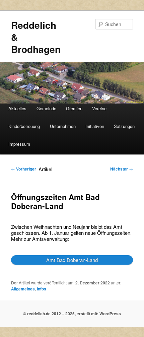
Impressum (19, 144)
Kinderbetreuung (24, 126)
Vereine (99, 108)
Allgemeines (23, 289)
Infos (41, 289)
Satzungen (124, 126)
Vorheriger (23, 169)
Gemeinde (46, 108)
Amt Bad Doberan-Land (72, 259)
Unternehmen (63, 126)
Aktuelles (17, 108)
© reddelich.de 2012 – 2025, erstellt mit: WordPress (72, 314)
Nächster (121, 169)
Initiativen (94, 126)
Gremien (74, 108)
